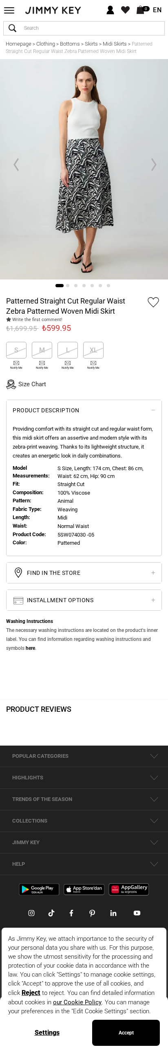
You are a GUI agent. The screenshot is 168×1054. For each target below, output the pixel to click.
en (157, 10)
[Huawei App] (128, 889)
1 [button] (59, 285)
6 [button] (100, 285)
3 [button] (75, 285)
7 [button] (108, 285)
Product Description (46, 410)
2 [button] (67, 285)
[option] (84, 169)
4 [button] (84, 285)
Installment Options (59, 600)
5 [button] (92, 285)
